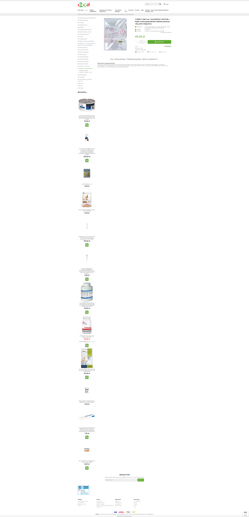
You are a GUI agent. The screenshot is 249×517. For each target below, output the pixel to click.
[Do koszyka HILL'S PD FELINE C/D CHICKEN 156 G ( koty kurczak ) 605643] (87, 468)
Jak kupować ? (99, 501)
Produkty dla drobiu (83, 63)
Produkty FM (82, 77)
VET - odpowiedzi (137, 501)
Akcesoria (81, 83)
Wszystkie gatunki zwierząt (85, 29)
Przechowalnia (118, 504)
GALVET (141, 48)
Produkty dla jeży (83, 39)
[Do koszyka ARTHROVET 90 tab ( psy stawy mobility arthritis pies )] (87, 345)
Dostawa (79, 505)
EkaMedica (81, 27)
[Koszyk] (170, 4)
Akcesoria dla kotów (83, 49)
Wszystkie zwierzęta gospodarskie (87, 18)
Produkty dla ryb (83, 54)
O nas (135, 505)
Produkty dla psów (83, 47)
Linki (135, 507)
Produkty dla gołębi (83, 59)
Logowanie (117, 501)
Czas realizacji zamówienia (83, 501)
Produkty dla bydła (83, 20)
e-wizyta (135, 504)
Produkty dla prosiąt (83, 70)
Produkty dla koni (83, 74)
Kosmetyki (81, 22)
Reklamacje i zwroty (82, 504)
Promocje (81, 88)
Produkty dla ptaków (84, 52)
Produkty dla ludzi (83, 25)
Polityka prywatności (100, 502)
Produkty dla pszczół (84, 34)
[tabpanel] (134, 65)
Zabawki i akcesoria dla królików (86, 41)
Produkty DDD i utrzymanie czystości (85, 80)
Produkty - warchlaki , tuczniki (85, 72)
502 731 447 (128, 514)
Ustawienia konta (118, 505)
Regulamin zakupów (100, 504)
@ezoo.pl (152, 514)
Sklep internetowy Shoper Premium (124, 516)
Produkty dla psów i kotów (85, 32)
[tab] (112, 59)
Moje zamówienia (118, 502)
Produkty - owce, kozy (84, 66)
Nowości (81, 85)
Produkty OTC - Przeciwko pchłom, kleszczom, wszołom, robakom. (86, 44)
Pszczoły (81, 36)
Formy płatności (81, 502)
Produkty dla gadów (83, 56)
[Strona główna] (84, 4)
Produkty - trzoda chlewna (85, 68)
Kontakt (135, 502)
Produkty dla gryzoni (84, 61)
